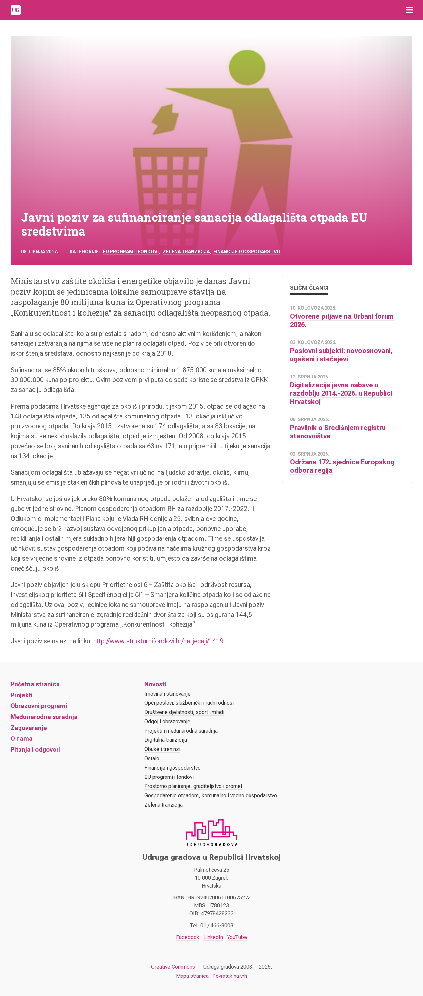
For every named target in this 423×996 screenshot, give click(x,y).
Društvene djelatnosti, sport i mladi (184, 712)
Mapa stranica (192, 976)
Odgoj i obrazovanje (167, 721)
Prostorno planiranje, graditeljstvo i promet (193, 786)
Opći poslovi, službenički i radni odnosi (189, 703)
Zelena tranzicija (186, 251)
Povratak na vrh (229, 976)
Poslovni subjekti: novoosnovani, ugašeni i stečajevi (341, 355)
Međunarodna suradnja (44, 716)
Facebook (187, 937)
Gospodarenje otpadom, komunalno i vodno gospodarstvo (210, 795)
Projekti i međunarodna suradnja (181, 731)
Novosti (155, 684)
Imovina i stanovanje (167, 694)
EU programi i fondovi (131, 251)
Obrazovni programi (39, 705)
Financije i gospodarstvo (246, 251)
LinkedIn (213, 937)
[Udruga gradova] (16, 10)
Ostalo (151, 758)
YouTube (237, 937)
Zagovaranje (29, 727)
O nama (22, 738)
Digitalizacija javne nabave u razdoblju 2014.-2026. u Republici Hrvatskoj (341, 393)
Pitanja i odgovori (35, 749)
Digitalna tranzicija (165, 740)
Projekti (22, 695)
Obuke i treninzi (162, 749)
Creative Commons (173, 967)
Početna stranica (35, 684)
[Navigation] (409, 10)
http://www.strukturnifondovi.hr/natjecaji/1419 (158, 641)
